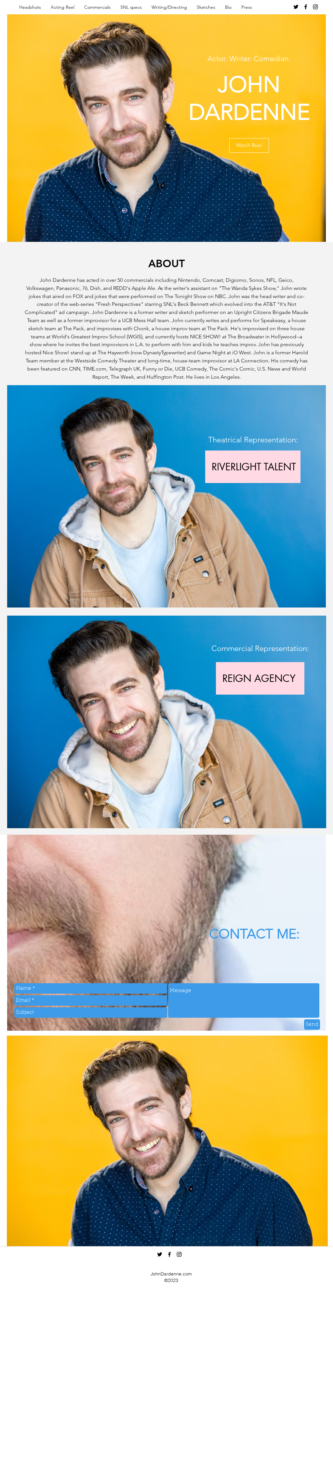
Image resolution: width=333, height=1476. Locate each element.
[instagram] (315, 7)
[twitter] (296, 7)
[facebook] (305, 7)
